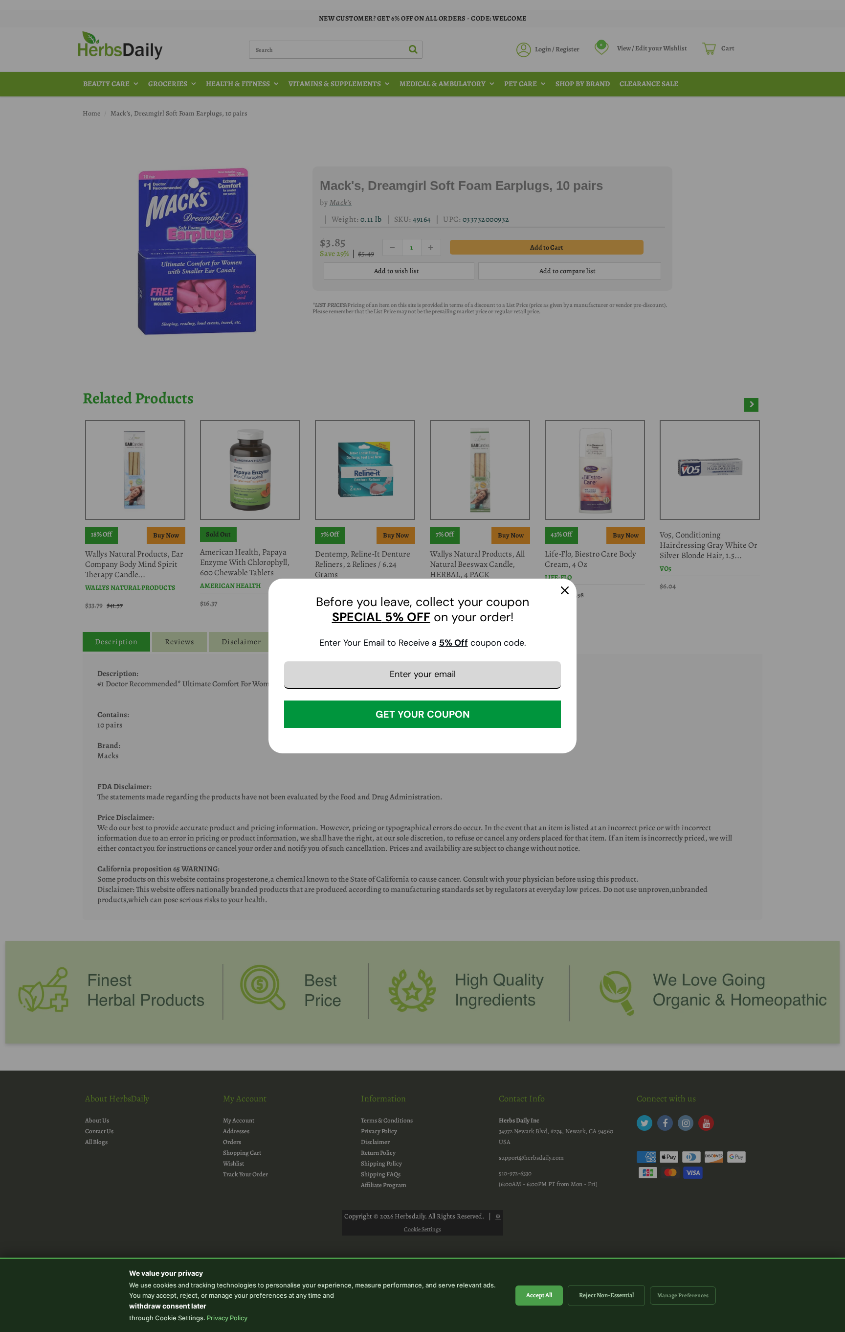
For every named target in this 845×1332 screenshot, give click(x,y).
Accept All (539, 1295)
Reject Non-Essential (606, 1295)
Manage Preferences (683, 1295)
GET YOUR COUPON (423, 714)
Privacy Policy (227, 1318)
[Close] (565, 590)
